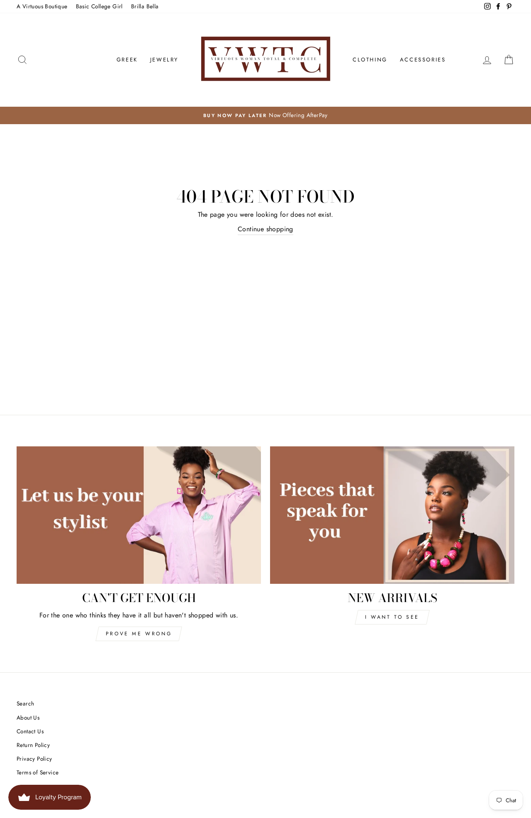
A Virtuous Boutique (42, 6)
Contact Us (30, 731)
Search (25, 703)
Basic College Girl (99, 6)
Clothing (370, 60)
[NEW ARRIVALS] (392, 515)
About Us (28, 717)
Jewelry (164, 60)
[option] (265, 115)
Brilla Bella (145, 6)
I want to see (392, 617)
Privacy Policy (34, 758)
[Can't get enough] (139, 515)
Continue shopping (265, 229)
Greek (127, 60)
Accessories (423, 60)
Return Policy (33, 745)
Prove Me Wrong (139, 633)
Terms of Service (37, 772)
